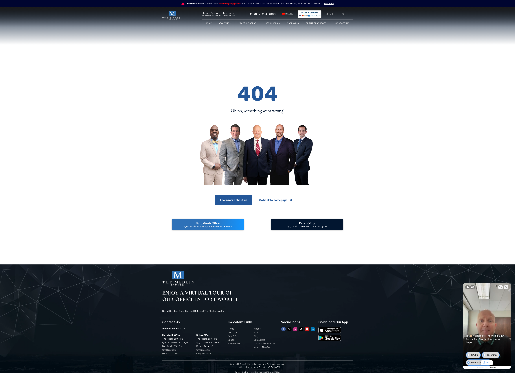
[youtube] (307, 329)
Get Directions (169, 350)
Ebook (231, 340)
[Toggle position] (500, 287)
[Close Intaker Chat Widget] (506, 287)
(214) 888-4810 (203, 353)
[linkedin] (313, 329)
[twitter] (289, 329)
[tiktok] (301, 329)
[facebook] (283, 329)
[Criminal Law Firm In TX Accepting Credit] (310, 11)
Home (231, 329)
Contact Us (259, 340)
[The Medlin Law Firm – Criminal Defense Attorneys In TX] (172, 12)
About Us (232, 332)
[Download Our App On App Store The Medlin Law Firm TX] (330, 328)
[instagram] (295, 329)
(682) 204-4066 (170, 353)
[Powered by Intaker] (492, 367)
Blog (255, 336)
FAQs (256, 332)
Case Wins (233, 336)
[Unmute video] (467, 287)
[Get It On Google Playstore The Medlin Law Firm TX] (330, 335)
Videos (257, 329)
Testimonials (234, 343)
